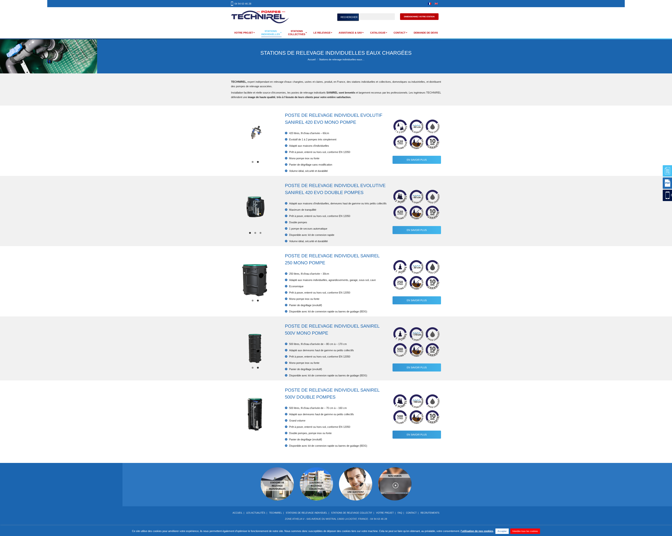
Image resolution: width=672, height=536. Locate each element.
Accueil (237, 513)
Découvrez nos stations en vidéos (394, 469)
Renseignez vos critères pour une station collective (316, 469)
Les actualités (255, 513)
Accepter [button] (502, 531)
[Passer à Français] (429, 3)
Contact (411, 513)
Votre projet (385, 513)
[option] (255, 139)
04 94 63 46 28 (242, 3)
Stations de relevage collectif (351, 513)
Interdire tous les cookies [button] (525, 531)
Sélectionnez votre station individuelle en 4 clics (277, 469)
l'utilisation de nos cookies (477, 531)
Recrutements (430, 513)
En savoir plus (417, 159)
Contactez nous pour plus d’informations (355, 469)
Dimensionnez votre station (419, 17)
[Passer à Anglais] (436, 3)
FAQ (400, 513)
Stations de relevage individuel (306, 513)
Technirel (275, 513)
